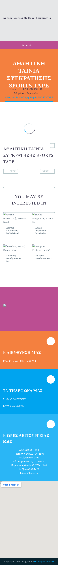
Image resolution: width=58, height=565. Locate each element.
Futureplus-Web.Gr (44, 561)
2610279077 (19, 399)
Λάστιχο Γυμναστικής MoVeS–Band (12, 231)
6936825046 (18, 405)
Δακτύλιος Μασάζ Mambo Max (13, 258)
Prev (12, 171)
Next (45, 171)
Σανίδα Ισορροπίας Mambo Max (41, 231)
